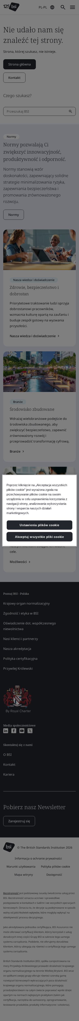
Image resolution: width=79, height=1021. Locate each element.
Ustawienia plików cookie (39, 525)
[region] (39, 510)
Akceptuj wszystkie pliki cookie (39, 536)
